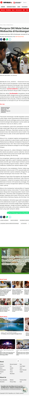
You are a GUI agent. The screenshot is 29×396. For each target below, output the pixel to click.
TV (0, 373)
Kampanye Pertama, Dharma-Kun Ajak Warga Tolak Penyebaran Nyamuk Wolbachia (5, 110)
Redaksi (11, 379)
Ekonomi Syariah (11, 6)
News (5, 24)
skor (18, 6)
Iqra (11, 366)
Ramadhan (12, 373)
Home (1, 24)
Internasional (19, 10)
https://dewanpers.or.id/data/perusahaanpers (11, 388)
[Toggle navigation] (1, 2)
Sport (13, 10)
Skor (21, 364)
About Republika (3, 379)
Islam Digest (22, 366)
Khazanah (2, 366)
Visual (11, 371)
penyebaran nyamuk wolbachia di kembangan (9, 223)
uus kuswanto (24, 223)
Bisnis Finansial (23, 369)
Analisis (11, 368)
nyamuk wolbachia (12, 88)
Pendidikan (8, 10)
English (21, 371)
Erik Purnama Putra (20, 36)
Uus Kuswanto (13, 93)
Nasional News (10, 24)
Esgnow (2, 371)
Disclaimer (2, 381)
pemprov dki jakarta (4, 220)
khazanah (24, 6)
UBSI (24, 10)
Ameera (1, 364)
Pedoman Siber (23, 379)
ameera (3, 6)
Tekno (11, 369)
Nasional (3, 10)
